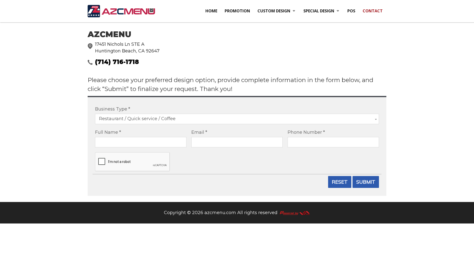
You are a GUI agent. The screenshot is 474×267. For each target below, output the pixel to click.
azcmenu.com (220, 212)
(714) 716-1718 (117, 62)
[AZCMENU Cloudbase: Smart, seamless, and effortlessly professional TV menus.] (122, 11)
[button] (277, 11)
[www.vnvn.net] (294, 212)
